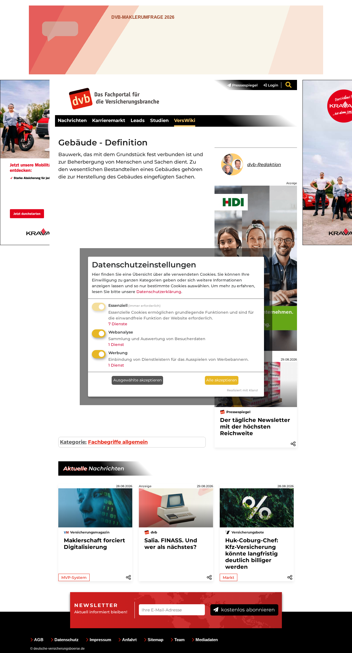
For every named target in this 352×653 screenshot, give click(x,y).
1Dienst (116, 344)
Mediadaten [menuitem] (207, 639)
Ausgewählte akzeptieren (137, 380)
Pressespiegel (244, 85)
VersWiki (184, 120)
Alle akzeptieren (221, 380)
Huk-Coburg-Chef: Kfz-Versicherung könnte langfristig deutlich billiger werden (251, 553)
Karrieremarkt (108, 120)
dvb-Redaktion (264, 164)
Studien (159, 120)
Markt (228, 577)
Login (272, 85)
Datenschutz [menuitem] (66, 639)
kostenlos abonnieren (247, 610)
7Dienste (117, 323)
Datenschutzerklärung (158, 291)
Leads (138, 120)
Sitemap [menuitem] (155, 639)
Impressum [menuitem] (100, 639)
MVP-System (74, 577)
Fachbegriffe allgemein (118, 442)
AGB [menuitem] (38, 639)
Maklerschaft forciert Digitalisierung (94, 543)
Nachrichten (72, 120)
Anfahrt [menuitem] (129, 639)
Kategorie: (73, 442)
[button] (293, 443)
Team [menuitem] (179, 639)
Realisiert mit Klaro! (242, 390)
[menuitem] (240, 85)
